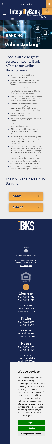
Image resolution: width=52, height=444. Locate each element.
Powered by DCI (26, 266)
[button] (3, 4)
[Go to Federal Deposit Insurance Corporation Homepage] (26, 19)
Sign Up (43, 17)
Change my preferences (31, 434)
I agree (31, 422)
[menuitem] (4, 14)
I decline (31, 428)
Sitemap (26, 247)
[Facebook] (26, 251)
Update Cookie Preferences (26, 255)
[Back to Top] (26, 286)
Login (47, 12)
